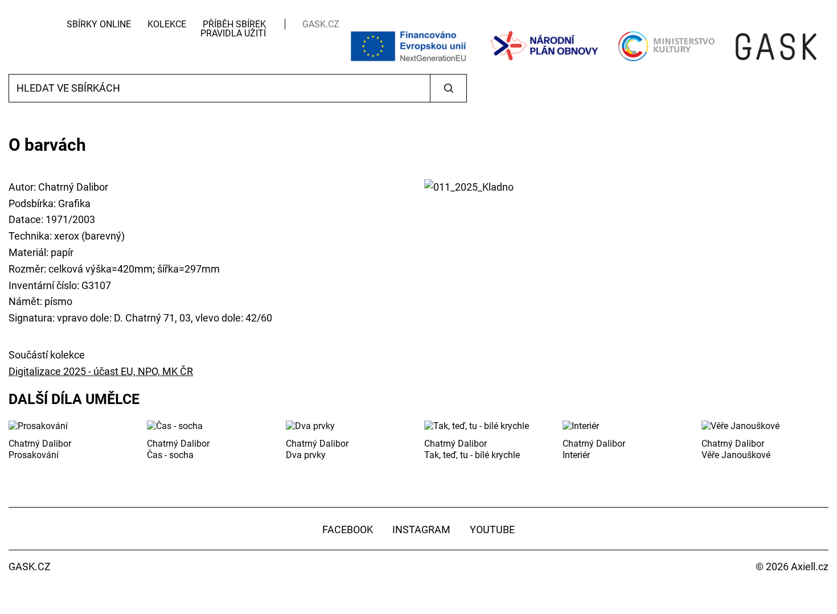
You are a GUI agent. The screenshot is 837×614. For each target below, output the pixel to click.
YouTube (492, 529)
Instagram (421, 529)
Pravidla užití (233, 33)
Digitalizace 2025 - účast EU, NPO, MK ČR (101, 371)
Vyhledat (448, 88)
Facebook (347, 529)
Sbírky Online (99, 24)
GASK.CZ (320, 24)
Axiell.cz (809, 566)
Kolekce (166, 24)
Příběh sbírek (234, 24)
